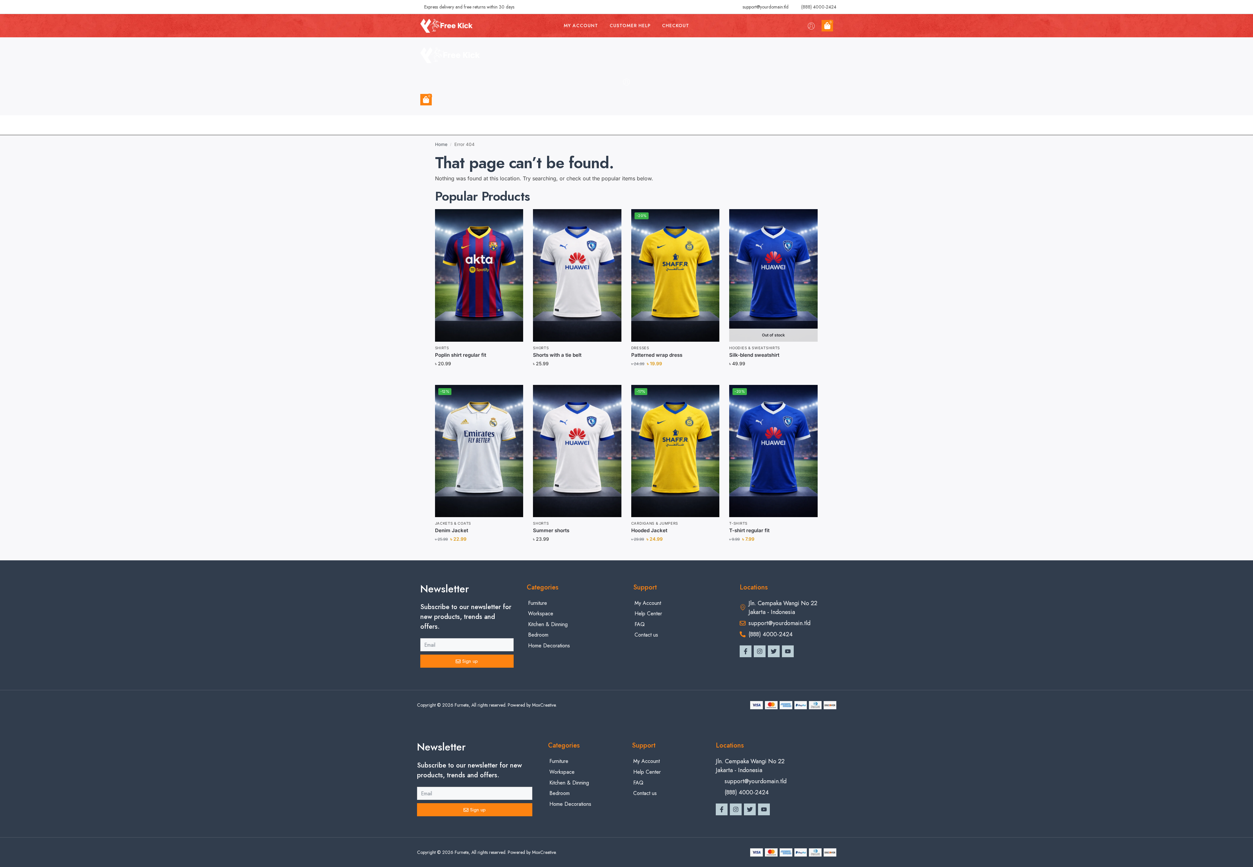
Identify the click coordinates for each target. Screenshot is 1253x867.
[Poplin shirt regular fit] (479, 275)
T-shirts (738, 523)
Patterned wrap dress (656, 355)
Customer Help (630, 25)
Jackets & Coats (453, 523)
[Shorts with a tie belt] (577, 275)
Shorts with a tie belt (557, 355)
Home (441, 144)
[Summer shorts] (577, 451)
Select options (773, 378)
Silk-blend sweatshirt (754, 355)
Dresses (640, 348)
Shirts (442, 348)
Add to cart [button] (479, 378)
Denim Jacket (451, 530)
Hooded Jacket (649, 530)
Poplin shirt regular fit (460, 355)
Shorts (541, 348)
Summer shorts (551, 530)
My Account (581, 25)
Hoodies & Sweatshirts (754, 348)
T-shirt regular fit (749, 530)
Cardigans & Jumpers (654, 523)
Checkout (675, 25)
